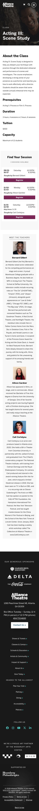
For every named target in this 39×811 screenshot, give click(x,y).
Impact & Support (18, 662)
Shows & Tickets (18, 639)
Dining (18, 698)
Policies (19, 710)
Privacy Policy (8, 797)
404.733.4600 (19, 618)
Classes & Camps (19, 644)
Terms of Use (22, 797)
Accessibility (19, 704)
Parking (19, 692)
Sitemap (29, 800)
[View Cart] (24, 4)
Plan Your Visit (18, 686)
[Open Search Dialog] (29, 4)
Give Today (18, 674)
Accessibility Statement (13, 800)
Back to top (19, 808)
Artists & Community (18, 656)
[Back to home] (8, 5)
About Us (18, 668)
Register (19, 180)
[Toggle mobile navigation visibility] (33, 4)
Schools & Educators (18, 650)
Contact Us (18, 625)
